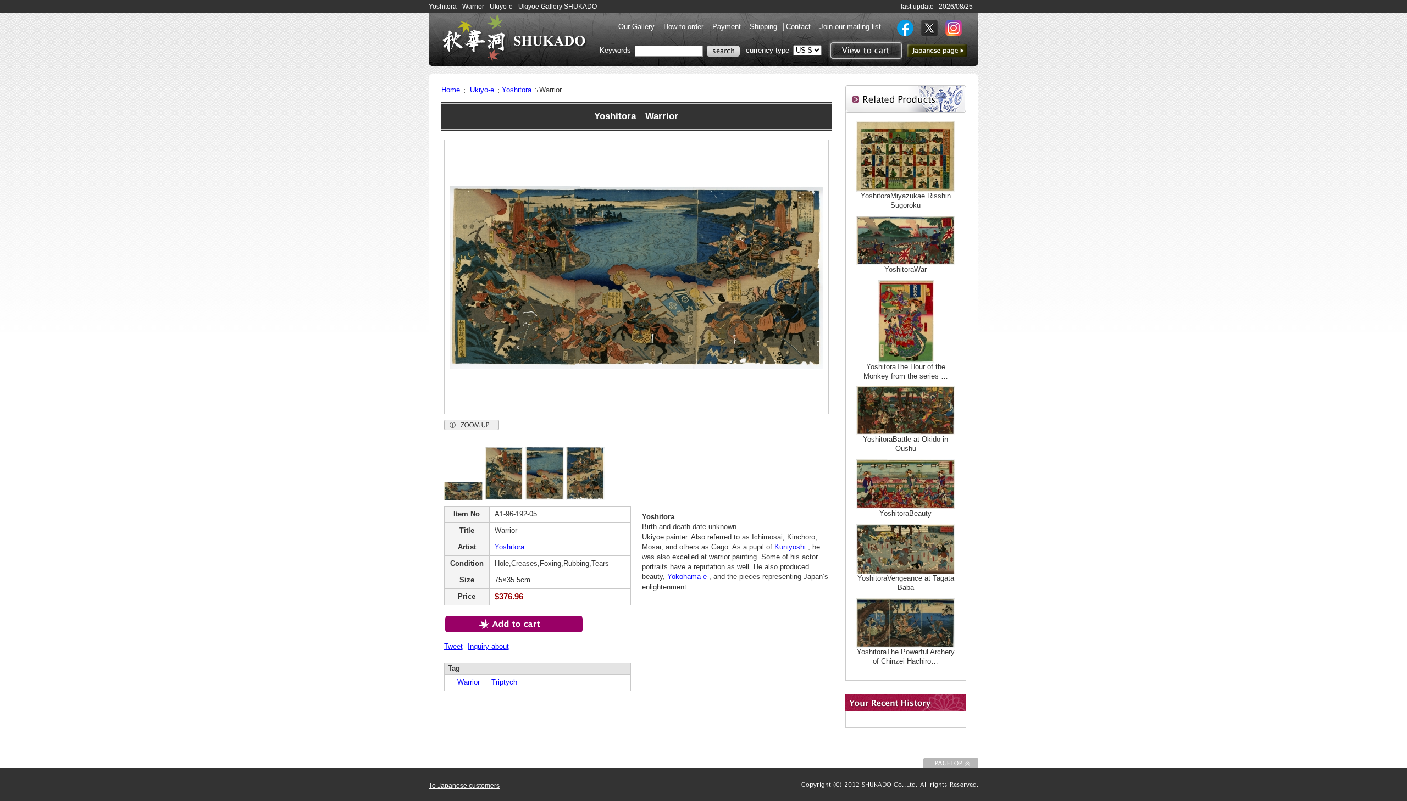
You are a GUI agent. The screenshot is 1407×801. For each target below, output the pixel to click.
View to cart (864, 50)
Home (450, 90)
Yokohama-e (687, 576)
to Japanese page (937, 50)
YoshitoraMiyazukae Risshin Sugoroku (906, 200)
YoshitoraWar (905, 269)
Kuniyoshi (790, 547)
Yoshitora (516, 90)
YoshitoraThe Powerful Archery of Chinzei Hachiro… (906, 656)
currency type (767, 50)
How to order (684, 27)
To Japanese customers (464, 785)
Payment (727, 27)
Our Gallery (637, 27)
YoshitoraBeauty (905, 513)
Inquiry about (488, 646)
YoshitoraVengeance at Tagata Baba (905, 583)
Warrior (465, 682)
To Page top (950, 763)
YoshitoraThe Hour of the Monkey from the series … (905, 371)
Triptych (500, 682)
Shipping (764, 27)
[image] (463, 498)
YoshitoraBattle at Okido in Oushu (905, 444)
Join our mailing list (850, 27)
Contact (798, 27)
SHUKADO (514, 37)
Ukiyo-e (482, 90)
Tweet (453, 646)
